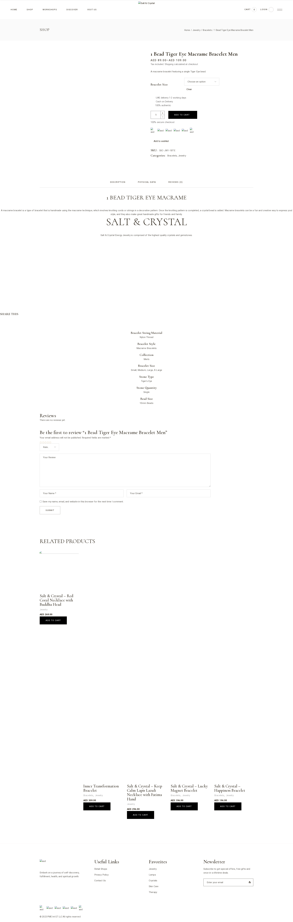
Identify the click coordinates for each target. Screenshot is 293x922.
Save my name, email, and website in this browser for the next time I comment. (83, 501)
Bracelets (172, 155)
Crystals (153, 880)
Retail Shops (100, 869)
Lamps (152, 874)
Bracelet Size (159, 84)
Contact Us (100, 880)
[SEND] (249, 882)
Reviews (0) (175, 182)
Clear (189, 89)
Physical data (147, 182)
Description (117, 182)
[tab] (118, 182)
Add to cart (182, 114)
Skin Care (153, 886)
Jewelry (182, 155)
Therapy (153, 892)
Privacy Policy (101, 874)
